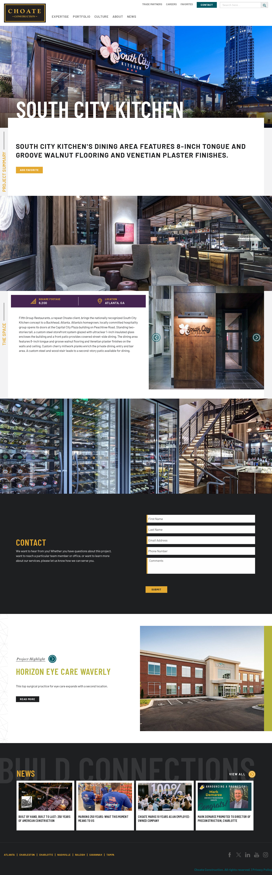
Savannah (95, 854)
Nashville (64, 854)
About (118, 16)
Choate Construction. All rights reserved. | (223, 869)
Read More (27, 699)
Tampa (110, 854)
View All (237, 774)
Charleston (27, 854)
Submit (156, 589)
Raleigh (80, 854)
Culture (101, 16)
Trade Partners (152, 4)
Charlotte (46, 854)
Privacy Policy (262, 869)
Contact (207, 4)
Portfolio (81, 16)
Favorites (187, 4)
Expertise (60, 16)
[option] (206, 337)
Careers (171, 4)
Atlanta (9, 854)
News (131, 16)
